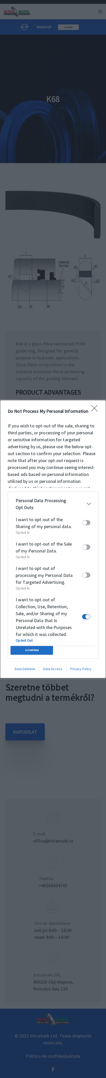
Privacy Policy (81, 669)
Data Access (52, 669)
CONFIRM (32, 650)
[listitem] (53, 504)
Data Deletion (25, 669)
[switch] (86, 522)
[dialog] (53, 539)
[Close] (96, 410)
